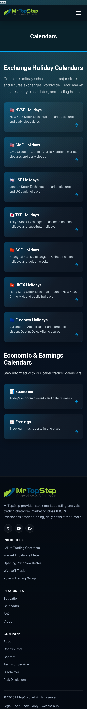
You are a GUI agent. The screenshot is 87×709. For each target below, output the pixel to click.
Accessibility (50, 706)
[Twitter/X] (8, 528)
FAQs (7, 614)
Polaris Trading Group (20, 578)
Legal (7, 706)
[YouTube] (19, 528)
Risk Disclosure (15, 680)
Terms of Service (16, 664)
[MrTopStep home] (21, 12)
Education (11, 598)
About (8, 641)
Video (8, 621)
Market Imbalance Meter (22, 555)
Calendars (11, 606)
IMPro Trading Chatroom (22, 548)
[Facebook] (29, 528)
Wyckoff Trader (15, 571)
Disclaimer (11, 672)
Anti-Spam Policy (26, 706)
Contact (10, 657)
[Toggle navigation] (78, 13)
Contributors (13, 649)
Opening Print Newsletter (22, 563)
